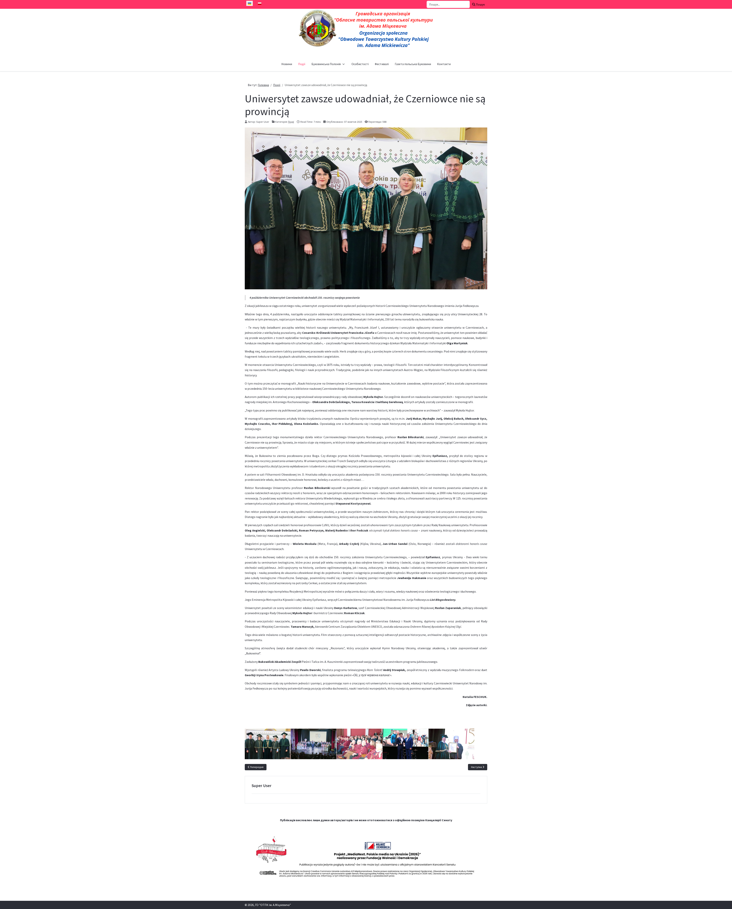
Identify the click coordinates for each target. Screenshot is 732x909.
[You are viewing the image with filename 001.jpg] (268, 744)
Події (291, 121)
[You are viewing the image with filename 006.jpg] (451, 744)
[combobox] (448, 4)
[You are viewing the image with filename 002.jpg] (313, 744)
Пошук (480, 4)
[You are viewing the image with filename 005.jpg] (405, 744)
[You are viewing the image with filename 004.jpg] (359, 744)
